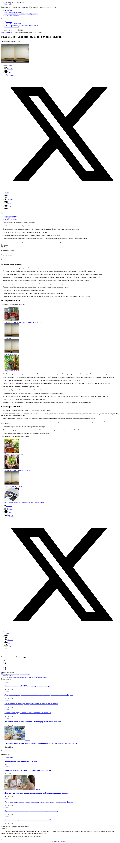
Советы (37, 789)
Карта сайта (8, 4)
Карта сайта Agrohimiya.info (13, 12)
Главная (9, 10)
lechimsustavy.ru (63, 841)
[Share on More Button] (6, 196)
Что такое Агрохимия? (11, 15)
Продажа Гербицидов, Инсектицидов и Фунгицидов (21, 14)
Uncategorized (8, 757)
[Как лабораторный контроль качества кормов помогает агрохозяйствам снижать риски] (14, 740)
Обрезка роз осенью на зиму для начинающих (15, 674)
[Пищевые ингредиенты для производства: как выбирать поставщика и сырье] (19, 789)
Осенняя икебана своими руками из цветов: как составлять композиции (24, 677)
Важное (9, 32)
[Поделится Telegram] (5, 667)
